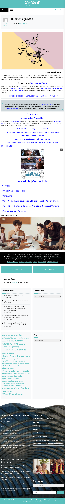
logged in (14, 282)
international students (38, 259)
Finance (27, 254)
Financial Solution (17, 269)
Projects (21, 261)
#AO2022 (13, 256)
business (30, 256)
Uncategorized (7, 388)
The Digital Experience (17, 383)
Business (21, 254)
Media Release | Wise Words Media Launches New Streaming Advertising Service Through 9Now (15, 308)
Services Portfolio (42, 254)
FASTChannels (8, 361)
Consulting (7, 196)
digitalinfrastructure (20, 359)
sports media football (10, 379)
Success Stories (8, 146)
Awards (35, 429)
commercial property (54, 256)
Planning (33, 254)
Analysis (15, 254)
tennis (35, 261)
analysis (26, 338)
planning (56, 259)
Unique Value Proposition (32, 118)
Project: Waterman (12, 261)
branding (10, 341)
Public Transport (18, 373)
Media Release (7, 366)
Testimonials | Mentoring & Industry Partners (47, 440)
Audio (4, 341)
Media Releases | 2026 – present (13, 295)
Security (27, 373)
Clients (45, 256)
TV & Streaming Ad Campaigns (43, 418)
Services (32, 114)
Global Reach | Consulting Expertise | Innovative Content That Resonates (32, 132)
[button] (61, 150)
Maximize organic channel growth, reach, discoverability (32, 96)
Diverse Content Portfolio (14, 211)
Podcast (12, 368)
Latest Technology (48, 269)
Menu (3, 10)
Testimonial (6, 383)
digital (13, 259)
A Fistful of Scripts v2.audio (12, 338)
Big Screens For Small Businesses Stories (16, 301)
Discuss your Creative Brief (9, 445)
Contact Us (39, 181)
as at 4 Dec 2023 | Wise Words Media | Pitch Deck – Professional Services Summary (32, 142)
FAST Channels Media (20, 361)
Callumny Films (38, 256)
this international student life (13, 385)
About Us (24, 181)
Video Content (42, 261)
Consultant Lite (27, 502)
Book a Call (59, 10)
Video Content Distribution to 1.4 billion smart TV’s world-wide (30, 201)
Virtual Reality (7, 391)
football (28, 259)
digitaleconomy (24, 356)
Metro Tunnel (49, 259)
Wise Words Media (38, 83)
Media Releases (38, 433)
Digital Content (20, 259)
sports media (28, 261)
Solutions (50, 254)
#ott (25, 256)
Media (27, 363)
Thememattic (38, 502)
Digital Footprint (7, 359)
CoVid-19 (4, 353)
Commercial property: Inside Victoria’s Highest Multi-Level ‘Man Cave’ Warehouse (16, 324)
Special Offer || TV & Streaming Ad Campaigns (48, 443)
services (6, 376)
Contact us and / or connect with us (50, 88)
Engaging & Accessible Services (32, 135)
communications (9, 350)
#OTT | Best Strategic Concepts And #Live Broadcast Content (30, 206)
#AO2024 (20, 256)
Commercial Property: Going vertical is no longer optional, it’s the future (16, 316)
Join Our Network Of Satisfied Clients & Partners (32, 139)
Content (8, 259)
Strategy (56, 254)
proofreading (7, 373)
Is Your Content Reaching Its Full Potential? (32, 129)
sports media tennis (10, 381)
